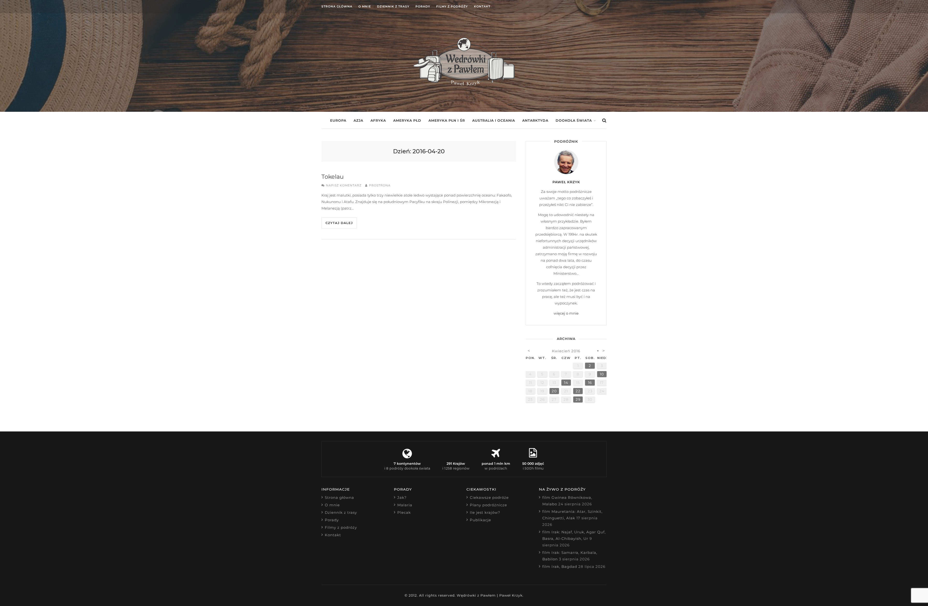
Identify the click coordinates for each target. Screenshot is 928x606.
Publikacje (480, 520)
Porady (422, 6)
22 (578, 391)
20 (554, 391)
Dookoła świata (574, 120)
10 (602, 374)
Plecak (404, 512)
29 (578, 399)
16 (590, 382)
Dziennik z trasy (393, 6)
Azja (358, 120)
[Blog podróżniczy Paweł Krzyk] (464, 84)
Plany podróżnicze (488, 505)
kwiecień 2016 (566, 351)
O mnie (364, 6)
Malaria (404, 505)
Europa (338, 120)
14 (566, 382)
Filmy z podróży (452, 6)
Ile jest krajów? (485, 512)
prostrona (380, 185)
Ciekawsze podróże (489, 497)
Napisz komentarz (344, 185)
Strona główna (336, 6)
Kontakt (482, 6)
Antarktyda (535, 120)
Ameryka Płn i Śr (446, 120)
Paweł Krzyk (566, 182)
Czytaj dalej (339, 223)
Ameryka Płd (407, 120)
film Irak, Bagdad (559, 566)
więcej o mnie (566, 313)
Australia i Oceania (493, 120)
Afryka (378, 120)
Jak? (402, 497)
